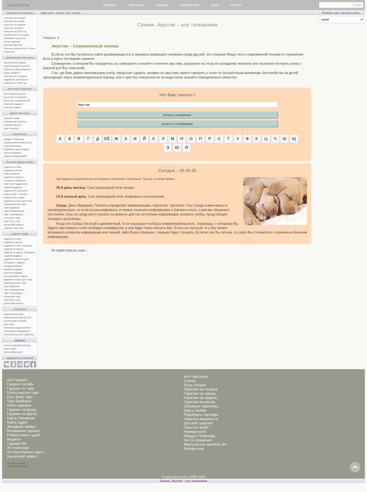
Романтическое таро (15, 204)
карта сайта (10, 348)
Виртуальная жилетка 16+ (205, 444)
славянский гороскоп (15, 121)
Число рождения (198, 440)
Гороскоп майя (196, 427)
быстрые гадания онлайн (19, 162)
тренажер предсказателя (17, 327)
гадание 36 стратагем (15, 190)
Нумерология (195, 432)
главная (109, 5)
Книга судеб (17, 422)
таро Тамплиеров (13, 214)
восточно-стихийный (15, 97)
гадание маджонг (13, 187)
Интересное (193, 449)
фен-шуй (9, 324)
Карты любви (195, 410)
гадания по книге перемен (18, 245)
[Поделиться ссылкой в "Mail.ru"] (20, 366)
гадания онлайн (19, 233)
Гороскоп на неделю (200, 398)
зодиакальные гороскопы (19, 12)
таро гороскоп (11, 128)
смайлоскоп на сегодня (16, 35)
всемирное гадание (14, 262)
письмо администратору (17, 345)
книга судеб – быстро (15, 194)
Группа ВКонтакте (18, 466)
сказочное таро (12, 218)
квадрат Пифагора (14, 139)
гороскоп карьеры (13, 104)
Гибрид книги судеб (23, 435)
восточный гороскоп (15, 93)
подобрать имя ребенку (16, 149)
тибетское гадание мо (15, 184)
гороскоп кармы (12, 107)
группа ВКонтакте (13, 352)
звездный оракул (13, 266)
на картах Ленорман (15, 180)
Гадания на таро (20, 388)
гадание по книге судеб (16, 259)
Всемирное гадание (23, 431)
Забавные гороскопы (201, 406)
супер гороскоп (12, 41)
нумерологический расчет (18, 142)
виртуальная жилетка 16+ (17, 317)
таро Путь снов (12, 221)
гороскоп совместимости (17, 69)
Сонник (190, 381)
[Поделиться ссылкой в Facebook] (33, 366)
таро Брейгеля (11, 207)
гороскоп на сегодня (15, 18)
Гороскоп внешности (201, 419)
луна (215, 5)
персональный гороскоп (17, 66)
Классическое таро (23, 393)
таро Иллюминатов (14, 211)
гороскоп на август (14, 28)
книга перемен (12, 173)
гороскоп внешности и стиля (19, 48)
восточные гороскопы (20, 88)
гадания (162, 5)
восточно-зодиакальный (17, 100)
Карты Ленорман (21, 418)
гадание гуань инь (13, 228)
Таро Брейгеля (19, 401)
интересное (189, 5)
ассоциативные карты (16, 276)
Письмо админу (16, 463)
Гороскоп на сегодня (200, 389)
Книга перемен (19, 405)
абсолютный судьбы (15, 62)
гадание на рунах (13, 170)
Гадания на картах (22, 414)
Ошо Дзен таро (19, 397)
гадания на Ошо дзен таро (18, 279)
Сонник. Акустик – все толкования (183, 480)
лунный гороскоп (13, 125)
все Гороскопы (196, 377)
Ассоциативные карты (25, 452)
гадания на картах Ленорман (20, 252)
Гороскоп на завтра (200, 393)
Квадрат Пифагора (199, 436)
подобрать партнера (16, 79)
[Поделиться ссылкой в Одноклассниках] (13, 366)
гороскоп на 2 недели (15, 76)
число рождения (12, 152)
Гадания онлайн (20, 384)
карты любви (12, 72)
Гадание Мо (17, 444)
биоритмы (9, 51)
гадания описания (13, 314)
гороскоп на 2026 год (15, 31)
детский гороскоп (13, 45)
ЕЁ (107, 138)
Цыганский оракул (22, 456)
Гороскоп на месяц (199, 402)
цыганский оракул (13, 224)
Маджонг (14, 439)
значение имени (12, 146)
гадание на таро (12, 167)
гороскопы (135, 5)
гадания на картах (13, 249)
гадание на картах (13, 177)
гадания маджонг (13, 255)
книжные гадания (13, 269)
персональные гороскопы (20, 57)
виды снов (47, 12)
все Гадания (17, 380)
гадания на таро (12, 239)
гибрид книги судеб (14, 197)
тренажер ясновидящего (17, 331)
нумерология (20, 134)
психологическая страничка (19, 334)
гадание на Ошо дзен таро (18, 201)
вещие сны (63, 12)
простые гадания (13, 272)
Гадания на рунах (21, 410)
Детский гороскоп (198, 423)
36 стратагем (18, 448)
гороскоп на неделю (14, 24)
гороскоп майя (12, 118)
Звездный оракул (21, 427)
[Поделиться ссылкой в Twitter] (26, 366)
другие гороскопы (19, 113)
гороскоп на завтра (14, 21)
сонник (235, 5)
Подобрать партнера (201, 415)
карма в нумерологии (15, 156)
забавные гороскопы (15, 38)
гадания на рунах (13, 242)
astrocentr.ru (18, 4)
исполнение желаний (15, 321)
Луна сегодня (195, 385)
